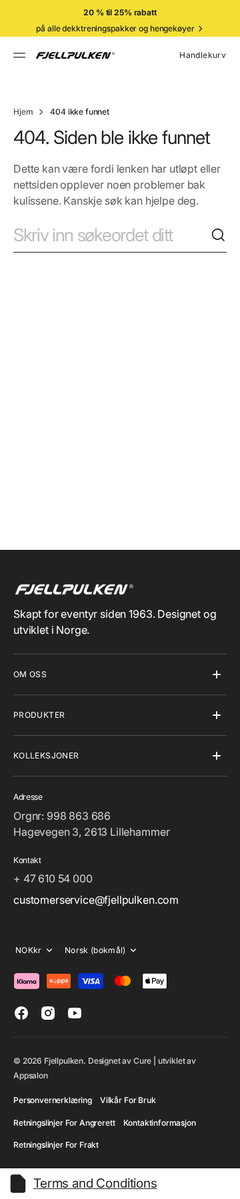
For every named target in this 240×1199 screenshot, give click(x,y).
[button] (21, 55)
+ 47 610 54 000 (53, 878)
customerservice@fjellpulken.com (96, 899)
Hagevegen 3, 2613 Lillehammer (91, 831)
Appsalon (30, 1075)
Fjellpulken (63, 1061)
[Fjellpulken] (75, 55)
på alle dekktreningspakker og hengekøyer (115, 28)
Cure (142, 1061)
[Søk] (219, 235)
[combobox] (112, 235)
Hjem (23, 112)
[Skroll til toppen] (224, 1183)
